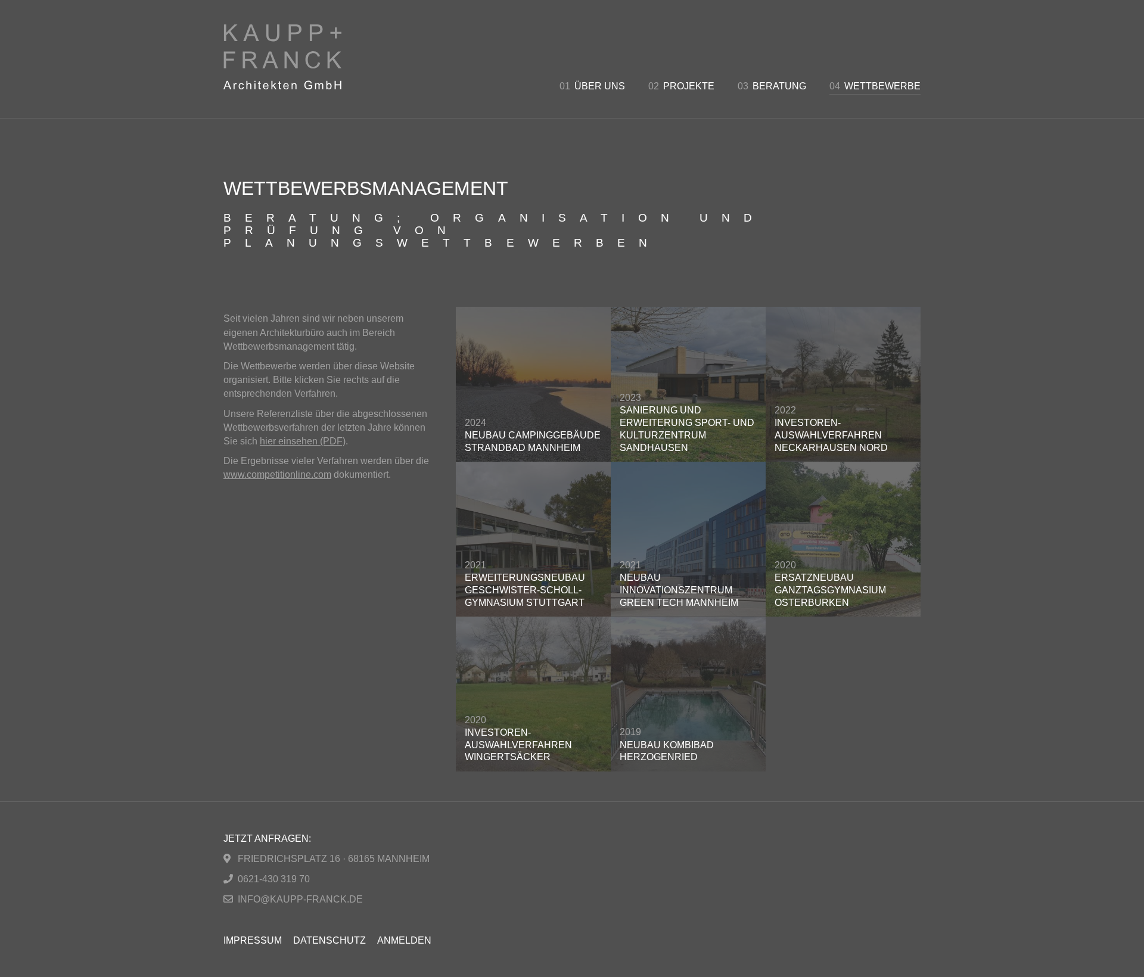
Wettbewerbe (875, 86)
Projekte (681, 86)
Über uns (592, 86)
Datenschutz (329, 940)
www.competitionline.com (277, 474)
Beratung (772, 86)
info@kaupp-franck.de (300, 899)
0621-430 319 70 (274, 879)
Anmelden (404, 940)
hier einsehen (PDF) (303, 441)
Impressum (252, 940)
